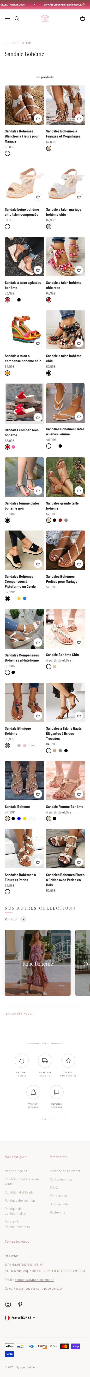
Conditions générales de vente (22, 1181)
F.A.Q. (54, 1187)
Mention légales (16, 1171)
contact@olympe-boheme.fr (34, 1280)
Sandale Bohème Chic (62, 655)
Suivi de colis (59, 1204)
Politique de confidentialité (15, 1211)
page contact (53, 1288)
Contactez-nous (61, 1179)
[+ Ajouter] (38, 118)
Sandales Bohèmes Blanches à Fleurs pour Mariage (22, 136)
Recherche (57, 1212)
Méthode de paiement (65, 1171)
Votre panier (58, 1196)
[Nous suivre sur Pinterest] (20, 1304)
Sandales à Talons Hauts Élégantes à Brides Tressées (64, 733)
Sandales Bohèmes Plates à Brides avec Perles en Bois (65, 880)
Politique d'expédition (20, 1200)
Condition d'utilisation (20, 1192)
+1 (32, 818)
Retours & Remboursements (17, 1224)
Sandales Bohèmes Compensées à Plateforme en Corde (20, 581)
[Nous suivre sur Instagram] (8, 1304)
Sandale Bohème (17, 807)
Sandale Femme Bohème (64, 807)
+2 (32, 745)
